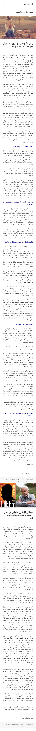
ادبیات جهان (8, 479)
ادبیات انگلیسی (14, 479)
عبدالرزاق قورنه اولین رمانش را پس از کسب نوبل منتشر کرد (18, 515)
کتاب (22, 479)
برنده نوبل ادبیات (22, 726)
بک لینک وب (28, 4)
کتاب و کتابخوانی (22, 481)
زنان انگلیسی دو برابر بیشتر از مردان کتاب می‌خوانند (18, 45)
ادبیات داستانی (30, 481)
